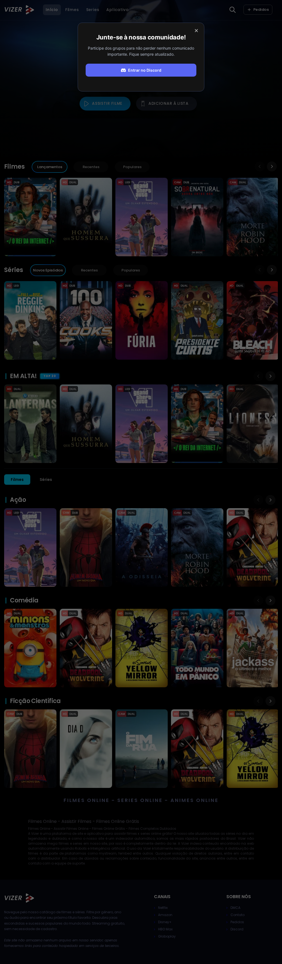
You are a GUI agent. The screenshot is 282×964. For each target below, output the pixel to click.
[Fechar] (196, 30)
